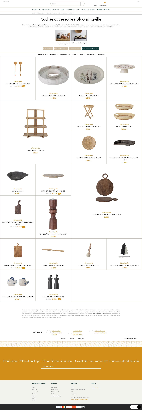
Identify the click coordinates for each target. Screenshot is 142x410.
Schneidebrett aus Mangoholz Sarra (106, 215)
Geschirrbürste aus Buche (89, 265)
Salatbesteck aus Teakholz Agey (18, 84)
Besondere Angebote (103, 9)
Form (81, 54)
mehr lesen (110, 26)
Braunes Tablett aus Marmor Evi (89, 158)
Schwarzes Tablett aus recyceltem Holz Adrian (124, 159)
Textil (78, 9)
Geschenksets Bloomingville (61, 48)
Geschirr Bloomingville (75, 48)
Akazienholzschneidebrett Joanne (17, 265)
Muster (74, 54)
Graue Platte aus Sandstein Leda (53, 95)
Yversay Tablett (17, 191)
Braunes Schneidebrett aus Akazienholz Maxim (17, 223)
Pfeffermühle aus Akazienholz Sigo (53, 234)
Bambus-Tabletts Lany (124, 127)
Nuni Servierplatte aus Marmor (53, 191)
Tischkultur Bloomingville (51, 13)
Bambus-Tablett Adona (35, 150)
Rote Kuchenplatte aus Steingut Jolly (124, 84)
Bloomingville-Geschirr (39, 25)
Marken (92, 9)
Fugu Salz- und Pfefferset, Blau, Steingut (17, 297)
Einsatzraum (90, 54)
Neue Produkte (35, 9)
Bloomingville (41, 13)
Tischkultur (85, 9)
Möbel (63, 9)
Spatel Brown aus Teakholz (53, 265)
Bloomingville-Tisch (98, 313)
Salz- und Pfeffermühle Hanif (53, 297)
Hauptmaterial (64, 54)
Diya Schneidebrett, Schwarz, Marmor (124, 265)
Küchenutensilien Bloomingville (79, 43)
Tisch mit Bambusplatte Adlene (88, 127)
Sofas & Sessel (70, 9)
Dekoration (55, 9)
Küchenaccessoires (48, 48)
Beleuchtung (46, 9)
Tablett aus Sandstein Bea (88, 95)
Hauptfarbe (53, 54)
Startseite (33, 13)
